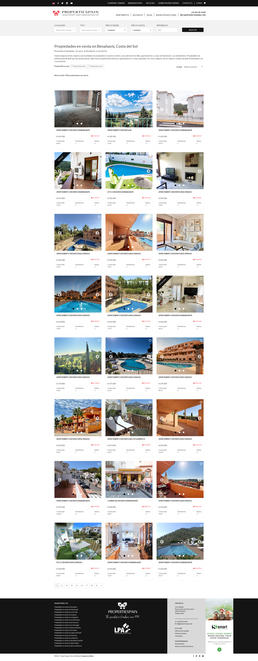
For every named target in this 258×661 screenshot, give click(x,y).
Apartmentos (122, 15)
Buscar (193, 30)
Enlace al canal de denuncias (184, 646)
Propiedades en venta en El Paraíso (65, 635)
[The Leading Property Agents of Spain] (122, 628)
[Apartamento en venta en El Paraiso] (180, 170)
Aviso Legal (178, 628)
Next (96, 108)
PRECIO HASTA (138, 25)
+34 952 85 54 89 (181, 621)
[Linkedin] (65, 3)
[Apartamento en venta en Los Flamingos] (129, 417)
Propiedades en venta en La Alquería (66, 638)
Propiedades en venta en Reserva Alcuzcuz (68, 646)
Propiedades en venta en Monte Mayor (66, 643)
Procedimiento (179, 644)
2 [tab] (77, 123)
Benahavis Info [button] (135, 3)
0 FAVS (199, 3)
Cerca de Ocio (96, 66)
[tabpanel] (77, 108)
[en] (53, 3)
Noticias (150, 3)
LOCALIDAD (59, 25)
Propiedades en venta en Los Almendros (67, 620)
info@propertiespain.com (183, 624)
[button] (65, 30)
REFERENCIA (162, 25)
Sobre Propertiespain (168, 3)
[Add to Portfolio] (99, 93)
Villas (149, 15)
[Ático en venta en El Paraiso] (77, 541)
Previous (59, 108)
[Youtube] (70, 3)
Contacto (187, 3)
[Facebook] (57, 3)
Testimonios (179, 636)
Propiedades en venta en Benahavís (65, 607)
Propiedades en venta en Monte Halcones (67, 627)
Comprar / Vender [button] (116, 3)
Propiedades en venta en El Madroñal (66, 609)
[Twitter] (61, 3)
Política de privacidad (182, 631)
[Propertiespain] (75, 13)
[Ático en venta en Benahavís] (129, 170)
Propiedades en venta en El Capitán (65, 630)
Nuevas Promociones (166, 15)
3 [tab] (81, 123)
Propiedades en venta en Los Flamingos (66, 625)
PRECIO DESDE (112, 25)
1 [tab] (73, 123)
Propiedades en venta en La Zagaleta (66, 617)
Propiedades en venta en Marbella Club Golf (68, 640)
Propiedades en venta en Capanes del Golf (67, 633)
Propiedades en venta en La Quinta (65, 615)
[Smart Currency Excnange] (219, 626)
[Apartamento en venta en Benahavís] (77, 108)
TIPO (82, 25)
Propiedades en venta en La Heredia (66, 612)
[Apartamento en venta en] (129, 108)
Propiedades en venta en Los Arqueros (66, 622)
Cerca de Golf (79, 66)
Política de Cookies (181, 633)
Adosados (138, 15)
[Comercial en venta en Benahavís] (129, 479)
